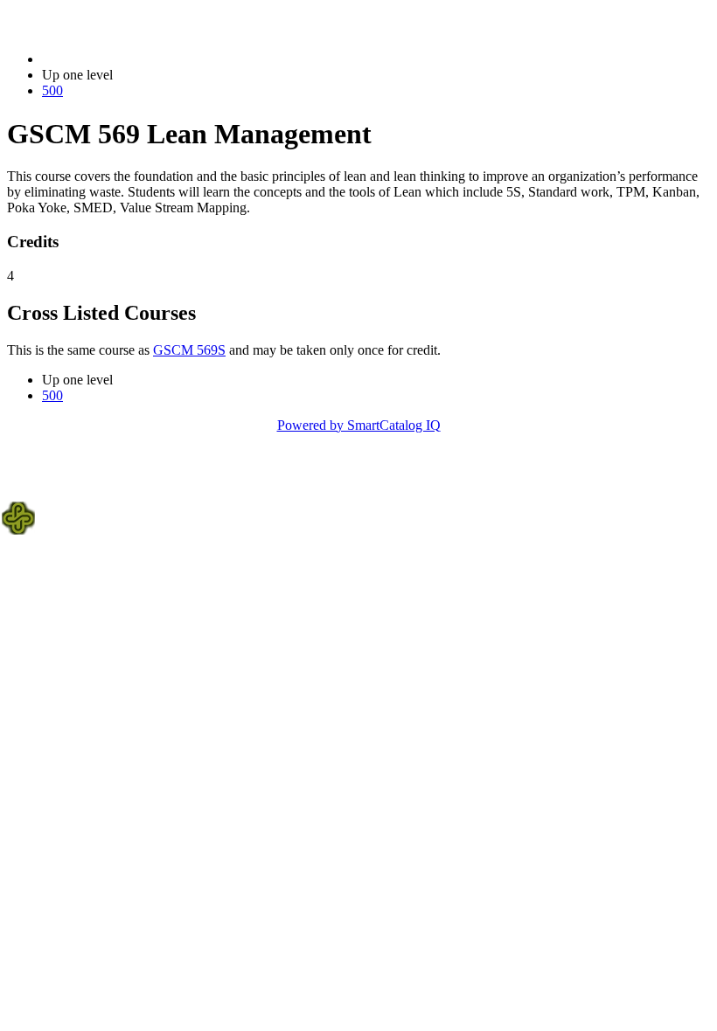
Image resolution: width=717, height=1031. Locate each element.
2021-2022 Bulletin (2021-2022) (132, 59)
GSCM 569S (189, 350)
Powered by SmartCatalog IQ (359, 425)
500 (52, 90)
